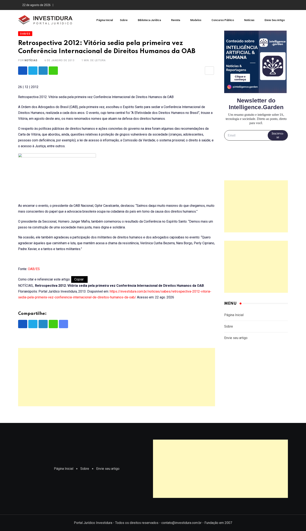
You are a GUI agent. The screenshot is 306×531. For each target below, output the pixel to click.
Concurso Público (222, 20)
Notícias (249, 20)
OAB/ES (34, 269)
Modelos (195, 20)
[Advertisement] (116, 377)
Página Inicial (104, 20)
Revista (175, 20)
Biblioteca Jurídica (149, 20)
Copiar (79, 279)
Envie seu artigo (275, 20)
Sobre (124, 20)
